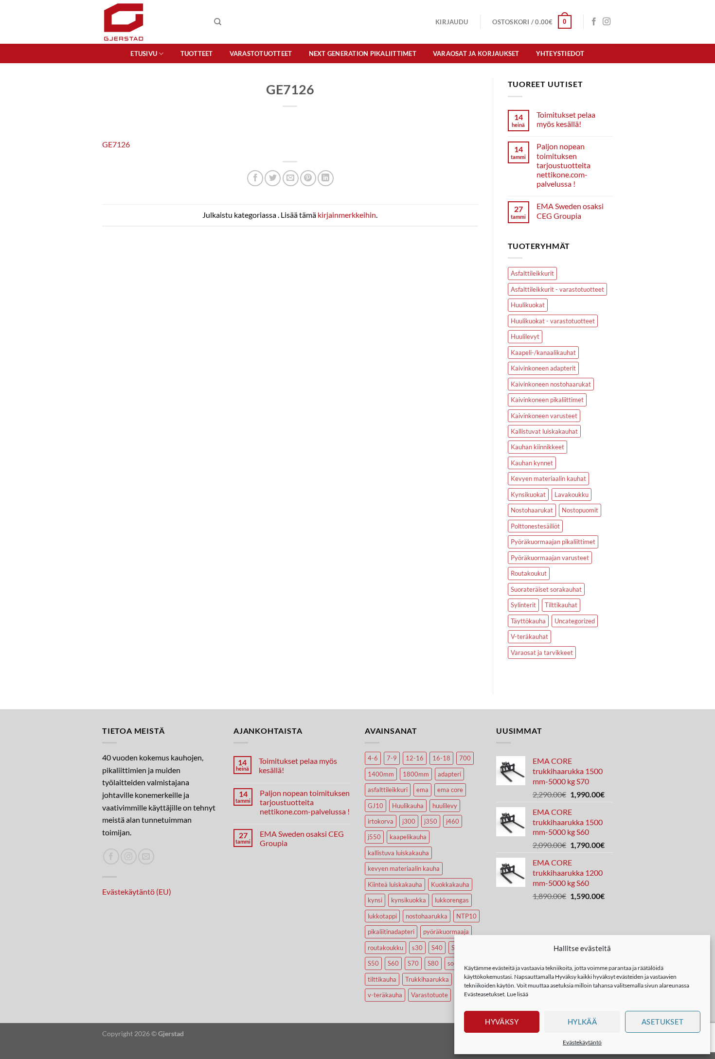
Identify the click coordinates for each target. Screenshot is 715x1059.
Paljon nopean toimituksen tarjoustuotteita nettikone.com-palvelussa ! (563, 164)
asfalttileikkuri (388, 790)
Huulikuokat (528, 305)
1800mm (416, 774)
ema (422, 790)
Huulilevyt (525, 336)
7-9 (392, 758)
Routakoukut (529, 573)
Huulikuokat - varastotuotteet (553, 321)
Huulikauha (408, 806)
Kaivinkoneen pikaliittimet (547, 400)
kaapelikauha (408, 837)
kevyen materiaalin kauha (404, 868)
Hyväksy (501, 1021)
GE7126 (116, 144)
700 (465, 758)
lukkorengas (452, 900)
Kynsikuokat (528, 494)
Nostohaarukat (532, 510)
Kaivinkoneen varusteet (544, 416)
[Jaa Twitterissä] (273, 178)
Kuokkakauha (450, 884)
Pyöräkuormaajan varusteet (550, 558)
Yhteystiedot (560, 53)
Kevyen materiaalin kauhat (548, 478)
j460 (452, 821)
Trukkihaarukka (427, 979)
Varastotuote (429, 995)
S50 (373, 963)
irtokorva (380, 821)
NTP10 (466, 916)
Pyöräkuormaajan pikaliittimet (553, 542)
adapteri (449, 774)
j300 (408, 821)
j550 (374, 837)
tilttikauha (382, 979)
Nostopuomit (580, 510)
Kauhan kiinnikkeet (537, 447)
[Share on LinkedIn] (326, 178)
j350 (430, 821)
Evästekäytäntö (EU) (136, 891)
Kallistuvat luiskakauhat (544, 431)
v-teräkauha (385, 995)
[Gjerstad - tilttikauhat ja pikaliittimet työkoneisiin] (150, 22)
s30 (417, 948)
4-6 (373, 758)
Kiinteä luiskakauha (395, 884)
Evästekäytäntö (582, 1042)
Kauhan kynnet (532, 463)
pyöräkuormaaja (446, 931)
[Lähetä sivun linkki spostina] (291, 178)
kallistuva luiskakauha (398, 853)
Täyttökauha (528, 621)
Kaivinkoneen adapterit (543, 368)
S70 (413, 963)
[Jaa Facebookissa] (255, 178)
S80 (433, 963)
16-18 (441, 758)
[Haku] (217, 22)
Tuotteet (196, 53)
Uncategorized (574, 621)
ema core (450, 790)
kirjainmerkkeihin (347, 214)
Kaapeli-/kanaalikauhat (543, 352)
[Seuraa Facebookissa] (594, 22)
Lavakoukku (571, 494)
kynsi (375, 900)
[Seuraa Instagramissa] (606, 22)
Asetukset (663, 1021)
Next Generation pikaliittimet (362, 53)
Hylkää (582, 1021)
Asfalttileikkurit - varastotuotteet (557, 289)
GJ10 (375, 806)
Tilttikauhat (561, 605)
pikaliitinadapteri (391, 931)
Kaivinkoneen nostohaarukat (551, 384)
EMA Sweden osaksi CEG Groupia (570, 210)
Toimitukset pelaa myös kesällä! (565, 119)
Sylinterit (523, 605)
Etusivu (143, 53)
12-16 (415, 758)
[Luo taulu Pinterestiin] (308, 178)
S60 (393, 963)
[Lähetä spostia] (146, 856)
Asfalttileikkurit (532, 273)
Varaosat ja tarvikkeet (542, 652)
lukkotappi (382, 916)
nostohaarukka (426, 916)
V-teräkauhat (529, 636)
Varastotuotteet (261, 53)
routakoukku (385, 948)
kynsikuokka (408, 900)
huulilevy (444, 806)
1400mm (381, 774)
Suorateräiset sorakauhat (546, 589)
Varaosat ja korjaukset (476, 53)
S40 (437, 948)
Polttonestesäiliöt (535, 526)
